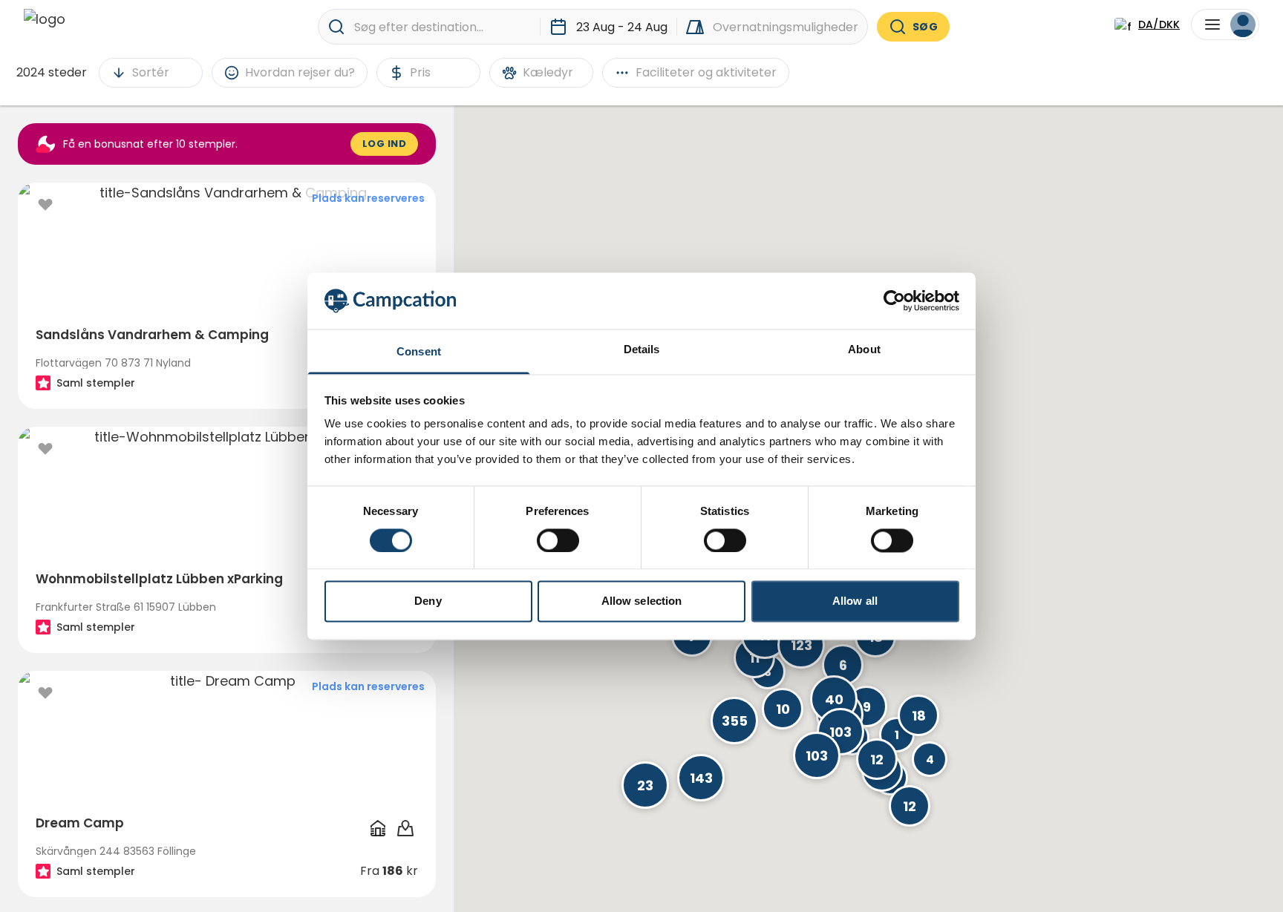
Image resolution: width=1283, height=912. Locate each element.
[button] (801, 645)
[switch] (558, 540)
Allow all (855, 601)
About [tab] (864, 350)
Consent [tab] (418, 352)
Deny (427, 601)
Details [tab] (642, 350)
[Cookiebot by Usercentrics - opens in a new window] (894, 300)
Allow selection (641, 601)
